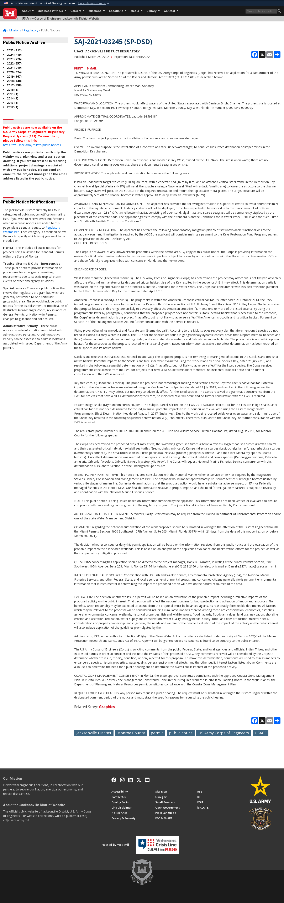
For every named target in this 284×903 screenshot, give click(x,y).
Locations (116, 10)
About (26, 10)
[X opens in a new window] (138, 780)
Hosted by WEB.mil (115, 845)
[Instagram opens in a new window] (122, 780)
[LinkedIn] (130, 780)
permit (157, 732)
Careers (76, 10)
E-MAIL (91, 68)
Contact (170, 10)
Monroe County (131, 732)
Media (135, 10)
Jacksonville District (93, 732)
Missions (95, 10)
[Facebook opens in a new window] (113, 780)
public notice (181, 732)
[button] (94, 3)
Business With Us (51, 10)
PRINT (78, 68)
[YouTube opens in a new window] (147, 780)
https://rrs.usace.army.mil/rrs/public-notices (32, 145)
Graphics (107, 706)
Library (152, 10)
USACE (260, 732)
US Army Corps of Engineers (223, 732)
